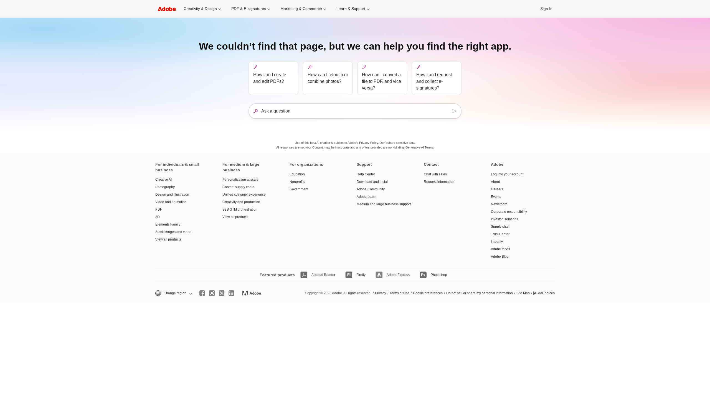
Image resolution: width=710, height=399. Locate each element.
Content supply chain (238, 187)
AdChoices (546, 293)
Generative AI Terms (419, 147)
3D (157, 217)
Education (297, 174)
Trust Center (500, 234)
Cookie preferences (428, 293)
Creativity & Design (200, 8)
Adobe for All (500, 249)
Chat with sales (435, 174)
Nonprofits (297, 182)
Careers (497, 189)
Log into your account (507, 174)
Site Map (523, 293)
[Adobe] (166, 8)
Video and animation (171, 202)
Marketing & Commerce (301, 8)
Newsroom (499, 204)
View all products (168, 239)
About (495, 182)
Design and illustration (172, 194)
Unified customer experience (244, 194)
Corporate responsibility (509, 212)
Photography (165, 187)
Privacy (380, 293)
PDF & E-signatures (248, 8)
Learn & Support (350, 8)
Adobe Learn (366, 197)
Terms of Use (399, 293)
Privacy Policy (368, 142)
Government (299, 189)
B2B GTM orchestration (239, 209)
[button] (173, 293)
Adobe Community (371, 189)
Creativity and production (241, 202)
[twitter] (221, 293)
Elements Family (167, 224)
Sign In (546, 8)
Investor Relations (504, 219)
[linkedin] (231, 293)
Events (496, 197)
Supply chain (501, 227)
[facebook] (202, 293)
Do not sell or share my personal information (479, 293)
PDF (158, 209)
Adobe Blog (500, 257)
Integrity (497, 242)
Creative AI (163, 179)
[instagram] (212, 293)
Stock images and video (173, 232)
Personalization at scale (240, 179)
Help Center (366, 174)
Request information (439, 182)
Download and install (373, 182)
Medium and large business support (382, 204)
